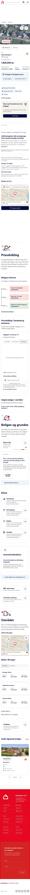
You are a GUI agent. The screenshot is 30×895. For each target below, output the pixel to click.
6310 (15, 406)
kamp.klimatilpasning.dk (12, 503)
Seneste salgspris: (5, 67)
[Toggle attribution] (27, 202)
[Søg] (23, 2)
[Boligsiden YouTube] (28, 891)
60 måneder (23, 341)
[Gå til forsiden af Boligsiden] (2, 2)
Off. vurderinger (25, 67)
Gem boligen (15, 115)
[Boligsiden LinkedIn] (25, 891)
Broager (10, 22)
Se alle (27, 739)
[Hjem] (5, 798)
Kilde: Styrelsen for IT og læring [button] (9, 714)
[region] (15, 195)
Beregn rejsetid (16, 208)
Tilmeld (22, 872)
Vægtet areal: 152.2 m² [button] (8, 91)
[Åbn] (25, 443)
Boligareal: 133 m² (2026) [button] (9, 87)
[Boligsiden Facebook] (16, 891)
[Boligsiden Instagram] (22, 891)
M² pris (16, 67)
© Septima (10, 202)
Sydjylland (4, 22)
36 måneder (15, 341)
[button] (27, 53)
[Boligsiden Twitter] (19, 891)
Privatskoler (12, 665)
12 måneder (7, 341)
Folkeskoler (5, 665)
